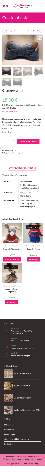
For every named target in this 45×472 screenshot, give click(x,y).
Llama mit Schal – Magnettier (12, 290)
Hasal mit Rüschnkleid (11, 249)
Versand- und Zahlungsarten (16, 439)
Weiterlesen (33, 259)
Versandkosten (11, 111)
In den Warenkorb (28, 141)
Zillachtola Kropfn (22, 373)
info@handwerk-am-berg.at (23, 348)
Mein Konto (9, 424)
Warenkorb (9, 429)
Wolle (16, 246)
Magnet (12, 286)
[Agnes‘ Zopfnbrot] (8, 386)
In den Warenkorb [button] (12, 259)
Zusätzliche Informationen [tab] (22, 168)
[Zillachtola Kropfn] (8, 373)
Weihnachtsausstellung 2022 (27, 410)
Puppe (35, 246)
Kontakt (39, 459)
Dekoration (15, 153)
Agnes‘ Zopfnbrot (22, 385)
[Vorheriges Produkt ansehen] (4, 31)
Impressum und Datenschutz (23, 459)
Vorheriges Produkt (12, 31)
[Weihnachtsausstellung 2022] (8, 410)
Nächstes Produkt (33, 31)
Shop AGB (10, 456)
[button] (40, 38)
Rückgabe (8, 444)
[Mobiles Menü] (41, 6)
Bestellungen (9, 434)
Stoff (21, 153)
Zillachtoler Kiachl (22, 398)
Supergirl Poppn (33, 249)
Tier (13, 246)
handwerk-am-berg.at (20, 355)
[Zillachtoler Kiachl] (8, 398)
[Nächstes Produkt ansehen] (41, 31)
